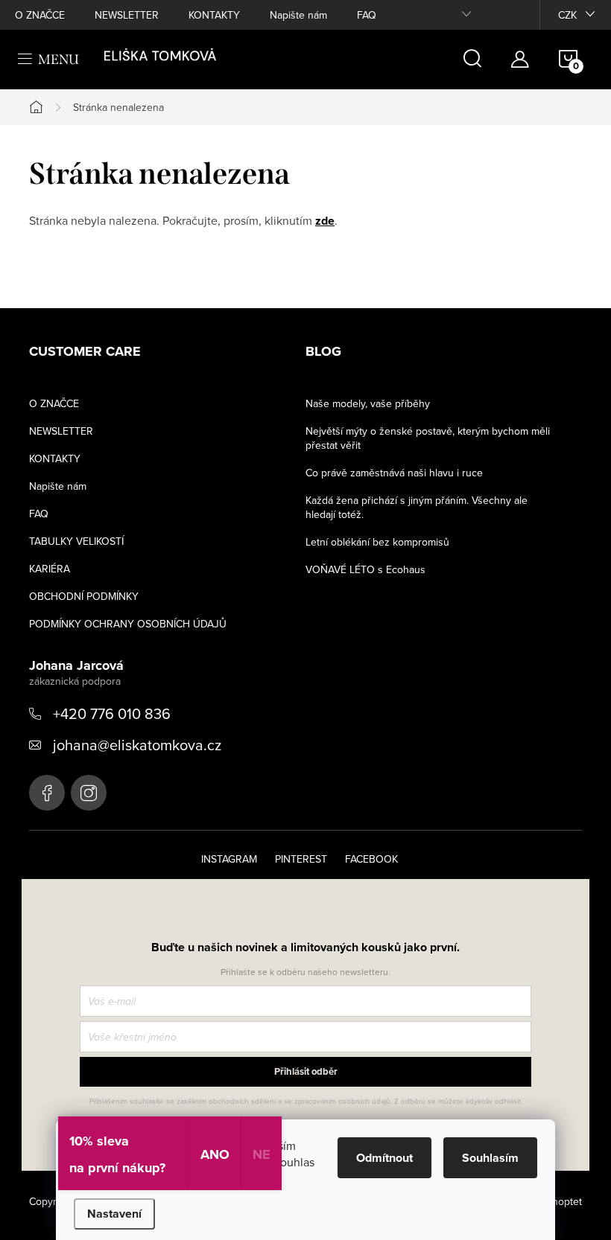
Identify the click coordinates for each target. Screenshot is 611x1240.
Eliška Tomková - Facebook (47, 793)
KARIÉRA (49, 568)
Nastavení (114, 1213)
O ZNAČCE (40, 14)
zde (325, 220)
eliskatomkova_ (89, 793)
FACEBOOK (371, 858)
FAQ (366, 14)
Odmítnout (384, 1157)
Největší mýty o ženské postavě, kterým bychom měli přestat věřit (428, 438)
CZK (567, 14)
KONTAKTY (214, 14)
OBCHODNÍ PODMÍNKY (84, 596)
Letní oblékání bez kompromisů (377, 541)
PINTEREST (301, 858)
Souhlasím (490, 1157)
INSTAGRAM (229, 858)
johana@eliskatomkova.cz (137, 744)
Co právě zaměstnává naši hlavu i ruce (394, 472)
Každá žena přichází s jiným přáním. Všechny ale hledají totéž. (417, 507)
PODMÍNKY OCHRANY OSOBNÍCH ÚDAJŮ (128, 623)
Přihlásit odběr (306, 1071)
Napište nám (298, 14)
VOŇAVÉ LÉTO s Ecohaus (365, 569)
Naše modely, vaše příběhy (368, 403)
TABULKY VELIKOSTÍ (76, 541)
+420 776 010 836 (112, 713)
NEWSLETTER (127, 14)
